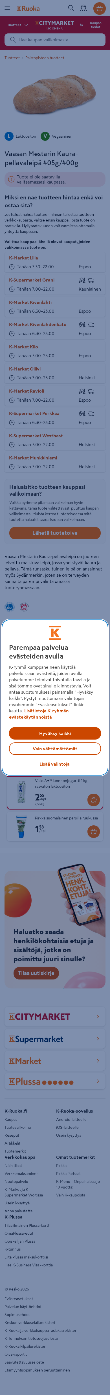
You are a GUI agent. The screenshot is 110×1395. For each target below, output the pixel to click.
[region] (55, 698)
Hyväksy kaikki (55, 733)
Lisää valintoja (54, 764)
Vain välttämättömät (55, 748)
